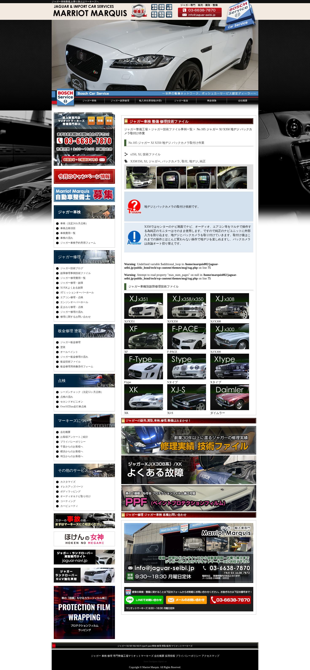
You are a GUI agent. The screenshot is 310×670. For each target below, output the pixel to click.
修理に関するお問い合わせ (75, 316)
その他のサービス (73, 470)
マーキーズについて (75, 421)
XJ (139, 154)
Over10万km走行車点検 (73, 406)
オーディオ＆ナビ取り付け (75, 496)
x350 (133, 154)
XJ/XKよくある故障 (71, 287)
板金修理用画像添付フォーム (76, 366)
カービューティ (69, 506)
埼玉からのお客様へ (71, 456)
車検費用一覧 (67, 233)
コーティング (67, 501)
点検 (62, 381)
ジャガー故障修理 (120, 100)
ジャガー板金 (181, 100)
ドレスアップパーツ (71, 486)
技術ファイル (151, 154)
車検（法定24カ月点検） (74, 223)
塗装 (62, 347)
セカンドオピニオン (71, 401)
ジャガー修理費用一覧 (73, 278)
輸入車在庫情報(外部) (150, 100)
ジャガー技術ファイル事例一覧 (172, 129)
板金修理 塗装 (70, 331)
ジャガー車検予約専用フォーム (78, 242)
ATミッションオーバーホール (77, 292)
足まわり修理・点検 (71, 307)
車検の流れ (66, 237)
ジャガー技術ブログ (71, 268)
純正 (203, 161)
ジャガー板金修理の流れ (74, 356)
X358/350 (136, 161)
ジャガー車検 (89, 100)
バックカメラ (171, 161)
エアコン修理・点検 (71, 297)
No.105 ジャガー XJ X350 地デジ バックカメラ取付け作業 (166, 142)
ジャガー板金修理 (70, 342)
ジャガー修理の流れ (71, 311)
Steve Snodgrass (151, 661)
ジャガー (154, 161)
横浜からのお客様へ (71, 451)
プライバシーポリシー (73, 441)
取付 (184, 161)
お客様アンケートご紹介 (74, 436)
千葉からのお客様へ (71, 446)
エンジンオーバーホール (74, 302)
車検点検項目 (67, 228)
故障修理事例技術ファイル (75, 273)
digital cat (162, 661)
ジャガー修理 (69, 257)
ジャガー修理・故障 (71, 282)
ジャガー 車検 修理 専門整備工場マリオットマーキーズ (122, 655)
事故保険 (211, 100)
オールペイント (69, 351)
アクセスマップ (210, 655)
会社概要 (242, 100)
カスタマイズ (67, 481)
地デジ (193, 161)
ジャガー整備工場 (136, 129)
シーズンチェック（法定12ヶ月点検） (81, 392)
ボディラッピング (70, 491)
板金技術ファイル (70, 361)
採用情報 (170, 655)
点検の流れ (66, 396)
